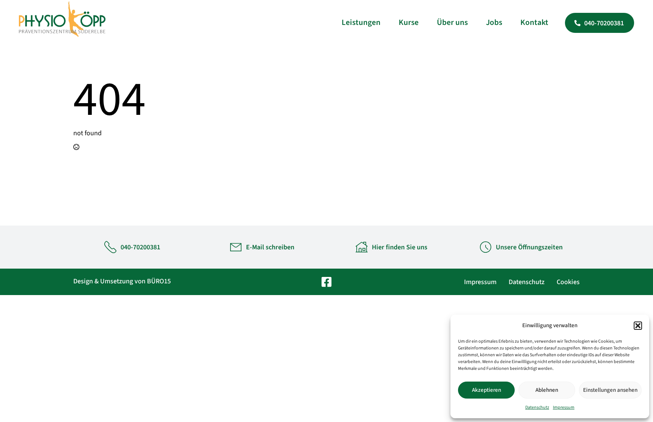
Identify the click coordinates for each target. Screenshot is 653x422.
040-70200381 (140, 247)
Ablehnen (546, 390)
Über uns (452, 22)
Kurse (409, 22)
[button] (638, 325)
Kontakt (534, 22)
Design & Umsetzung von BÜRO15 (122, 281)
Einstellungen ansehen (610, 390)
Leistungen (361, 22)
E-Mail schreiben (270, 247)
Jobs (494, 22)
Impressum (563, 407)
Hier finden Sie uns (399, 247)
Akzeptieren (486, 390)
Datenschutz (537, 407)
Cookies (568, 282)
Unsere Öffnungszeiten (529, 247)
